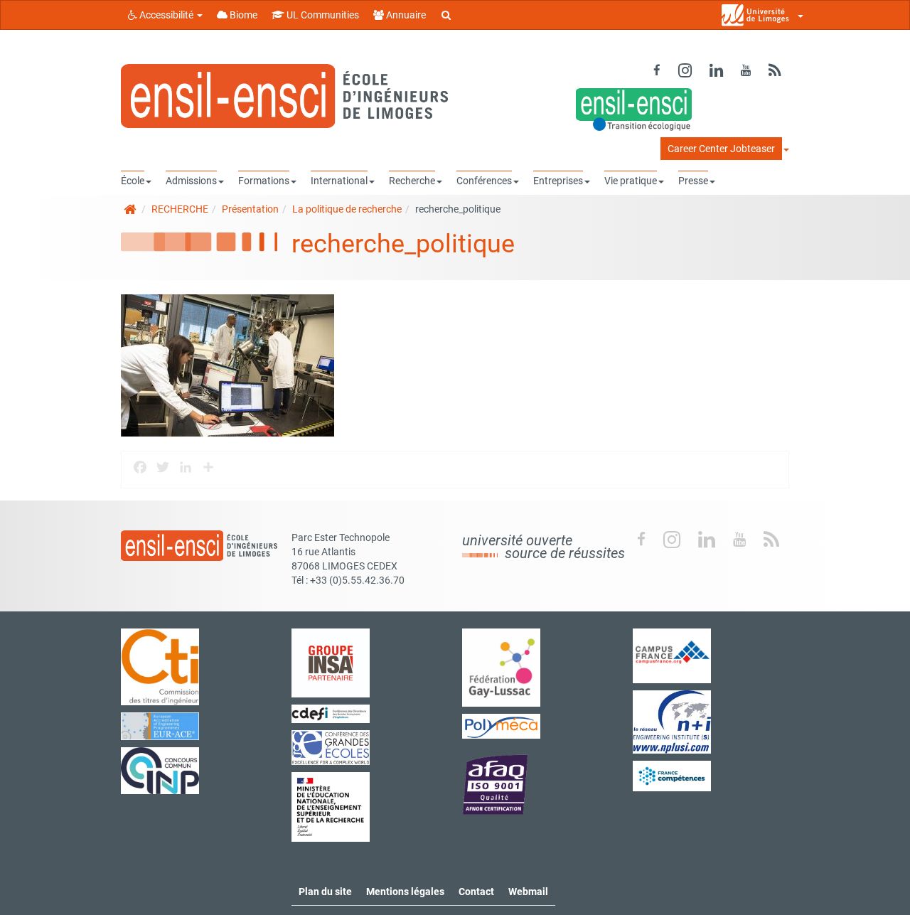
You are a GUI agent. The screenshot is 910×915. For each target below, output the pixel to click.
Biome (242, 15)
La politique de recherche (347, 209)
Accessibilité (166, 15)
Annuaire (405, 15)
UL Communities (321, 15)
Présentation (250, 209)
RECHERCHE (179, 209)
